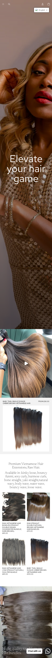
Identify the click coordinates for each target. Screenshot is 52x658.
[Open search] (9, 4)
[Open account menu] (43, 4)
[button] (41, 10)
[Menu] (3, 4)
